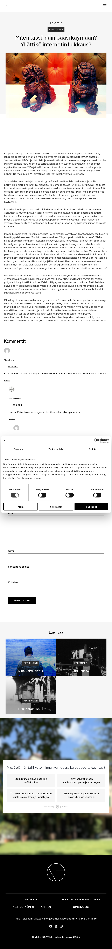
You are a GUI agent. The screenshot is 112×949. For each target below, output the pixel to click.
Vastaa (7, 380)
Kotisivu (13, 582)
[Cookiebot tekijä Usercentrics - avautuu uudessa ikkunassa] (96, 440)
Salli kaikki (91, 507)
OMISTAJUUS (81, 907)
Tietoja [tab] (92, 449)
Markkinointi (56, 29)
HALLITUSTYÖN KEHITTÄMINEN (31, 907)
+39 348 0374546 (86, 918)
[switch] (42, 495)
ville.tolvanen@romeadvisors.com (54, 918)
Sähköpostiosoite (18, 566)
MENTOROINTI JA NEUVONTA (81, 899)
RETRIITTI (31, 899)
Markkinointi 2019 (30, 671)
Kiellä (20, 507)
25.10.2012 (13, 366)
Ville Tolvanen (15, 398)
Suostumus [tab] (19, 449)
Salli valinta (56, 507)
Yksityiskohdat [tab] (56, 449)
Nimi (11, 551)
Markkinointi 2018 (30, 708)
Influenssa (81, 671)
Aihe (10, 513)
